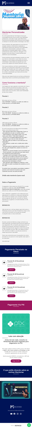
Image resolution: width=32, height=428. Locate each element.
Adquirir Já (11, 269)
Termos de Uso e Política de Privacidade (16, 410)
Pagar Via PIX (16, 361)
